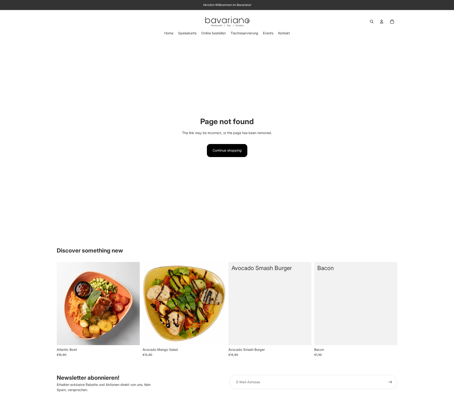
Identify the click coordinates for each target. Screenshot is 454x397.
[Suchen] (372, 21)
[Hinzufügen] (132, 338)
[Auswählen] (390, 338)
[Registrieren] (390, 382)
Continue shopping (227, 150)
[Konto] (381, 21)
